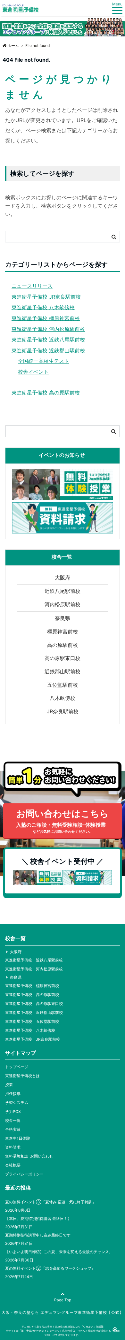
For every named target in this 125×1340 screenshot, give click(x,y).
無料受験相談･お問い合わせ (29, 1156)
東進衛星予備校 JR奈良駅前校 (46, 297)
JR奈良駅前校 (63, 711)
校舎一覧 (13, 1120)
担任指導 (13, 1093)
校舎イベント (33, 372)
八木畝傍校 (62, 698)
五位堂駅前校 (62, 685)
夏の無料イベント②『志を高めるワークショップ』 (50, 1268)
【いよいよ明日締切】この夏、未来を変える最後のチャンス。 (59, 1251)
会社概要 (13, 1165)
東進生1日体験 (17, 1138)
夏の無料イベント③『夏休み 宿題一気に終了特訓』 (50, 1201)
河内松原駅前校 (62, 604)
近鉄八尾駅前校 (62, 591)
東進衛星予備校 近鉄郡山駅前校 (48, 350)
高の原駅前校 (62, 645)
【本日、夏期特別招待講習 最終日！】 (38, 1218)
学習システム (16, 1102)
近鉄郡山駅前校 (62, 671)
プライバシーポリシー (24, 1174)
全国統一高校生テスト (43, 361)
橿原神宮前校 (62, 631)
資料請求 (13, 1147)
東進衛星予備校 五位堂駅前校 (32, 1021)
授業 (9, 1084)
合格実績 (13, 1129)
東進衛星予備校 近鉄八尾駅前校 (48, 339)
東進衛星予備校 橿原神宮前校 (46, 318)
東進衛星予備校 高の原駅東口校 (34, 1003)
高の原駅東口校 (62, 658)
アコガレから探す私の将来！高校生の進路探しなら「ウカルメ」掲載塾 (62, 1326)
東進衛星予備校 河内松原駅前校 (48, 329)
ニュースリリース (32, 286)
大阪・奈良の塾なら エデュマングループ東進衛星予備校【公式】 (63, 1312)
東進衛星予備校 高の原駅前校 (46, 392)
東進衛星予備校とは (22, 1075)
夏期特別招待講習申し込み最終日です (38, 1235)
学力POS (13, 1111)
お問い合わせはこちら (62, 821)
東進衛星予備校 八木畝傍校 (43, 307)
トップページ (16, 1066)
